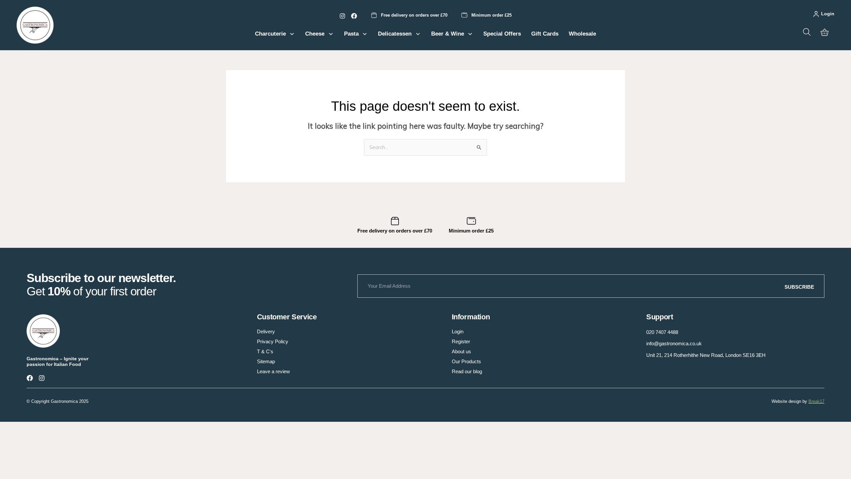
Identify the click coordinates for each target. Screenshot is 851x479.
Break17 (816, 401)
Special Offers (502, 34)
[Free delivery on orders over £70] (374, 15)
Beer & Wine (447, 34)
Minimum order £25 (491, 15)
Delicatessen (395, 34)
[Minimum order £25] (464, 15)
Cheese (314, 34)
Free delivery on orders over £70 (414, 15)
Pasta (351, 34)
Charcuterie (270, 34)
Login (827, 13)
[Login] (816, 14)
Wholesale (582, 34)
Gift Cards (544, 34)
